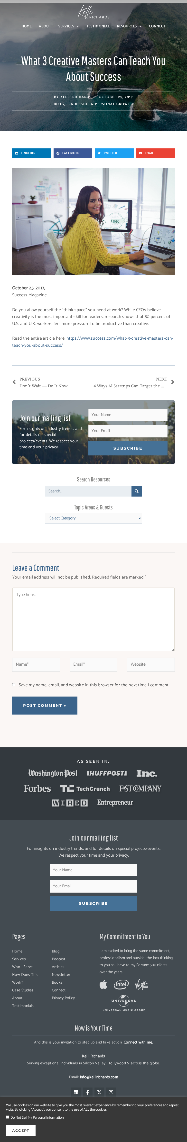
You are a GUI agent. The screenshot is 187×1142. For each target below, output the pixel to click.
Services (66, 26)
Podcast (58, 959)
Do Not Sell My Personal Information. (37, 1118)
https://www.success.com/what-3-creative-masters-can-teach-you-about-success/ (93, 342)
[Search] (136, 491)
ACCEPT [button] (20, 1130)
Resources (127, 26)
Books (57, 982)
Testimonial (98, 26)
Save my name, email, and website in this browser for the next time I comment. (94, 685)
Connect (157, 26)
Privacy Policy (63, 998)
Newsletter (61, 974)
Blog (59, 104)
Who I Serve (22, 967)
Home (27, 26)
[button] (31, 153)
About (45, 26)
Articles (58, 967)
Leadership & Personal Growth (99, 104)
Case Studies (23, 990)
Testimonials (23, 1006)
